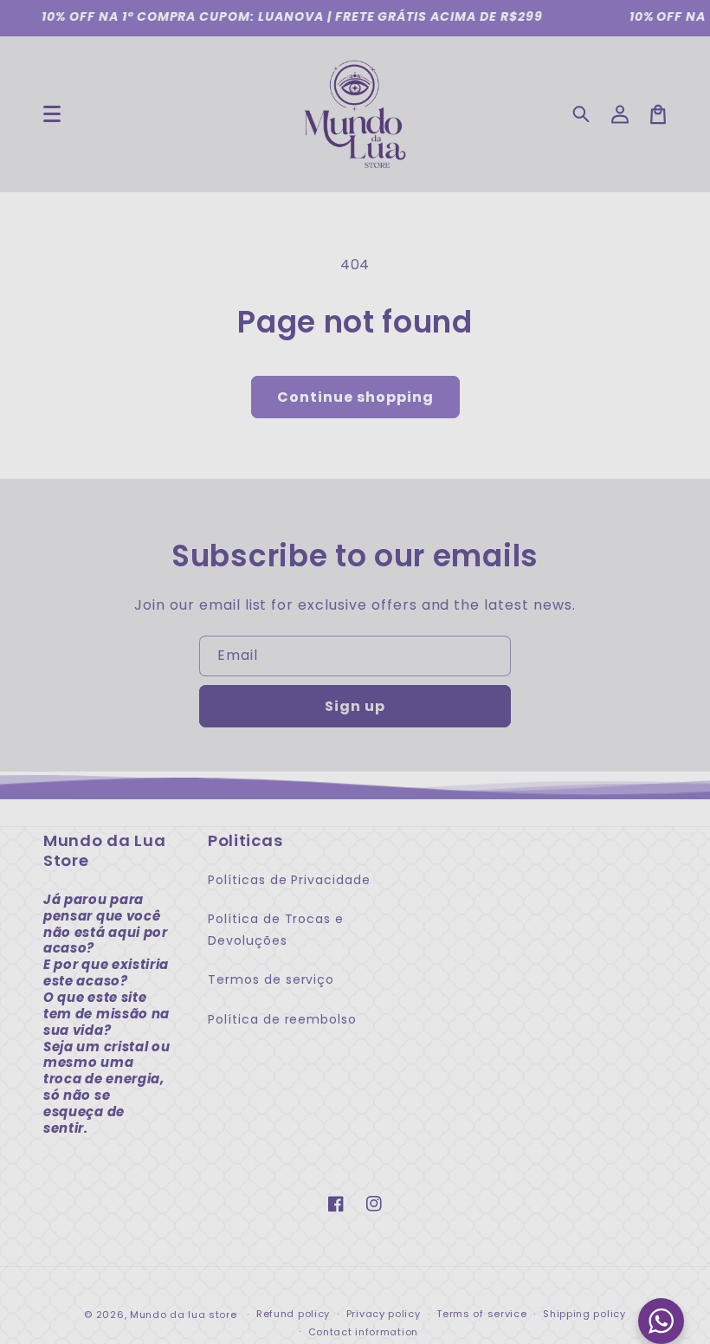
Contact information (363, 1332)
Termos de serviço (271, 979)
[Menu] (52, 114)
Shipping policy (584, 1314)
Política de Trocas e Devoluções (276, 929)
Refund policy (293, 1314)
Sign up (355, 706)
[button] (582, 114)
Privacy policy (383, 1314)
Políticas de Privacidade (289, 879)
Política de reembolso (282, 1019)
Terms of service (481, 1314)
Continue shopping (355, 397)
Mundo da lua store (183, 1314)
